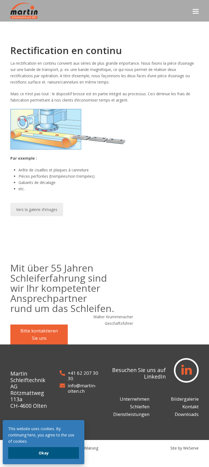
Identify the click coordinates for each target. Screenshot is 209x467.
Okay (44, 453)
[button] (196, 11)
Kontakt (190, 406)
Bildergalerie (185, 399)
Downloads (187, 414)
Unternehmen (134, 399)
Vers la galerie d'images (36, 209)
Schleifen (139, 406)
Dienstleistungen (131, 414)
